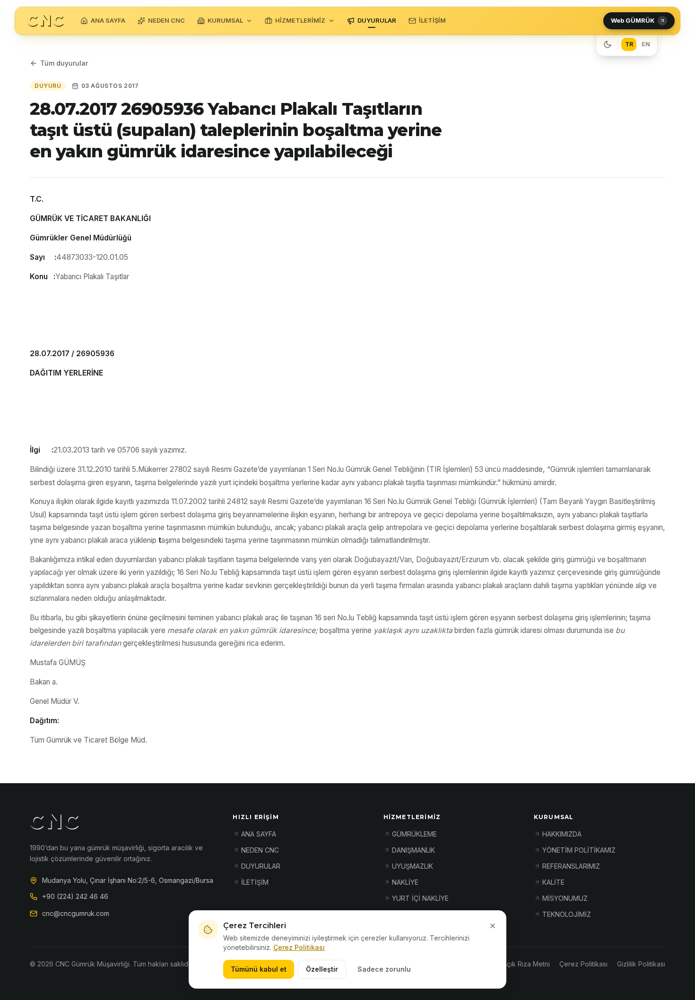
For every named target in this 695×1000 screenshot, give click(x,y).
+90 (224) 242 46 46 (75, 896)
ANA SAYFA (108, 20)
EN (646, 44)
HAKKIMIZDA (562, 834)
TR (629, 44)
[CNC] (45, 21)
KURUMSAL (225, 20)
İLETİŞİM (432, 20)
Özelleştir (322, 969)
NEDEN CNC (166, 20)
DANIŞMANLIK (413, 850)
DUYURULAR (376, 20)
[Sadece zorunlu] (492, 926)
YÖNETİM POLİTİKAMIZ (579, 850)
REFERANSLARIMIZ (571, 866)
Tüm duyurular (64, 63)
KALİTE (553, 882)
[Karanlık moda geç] (607, 44)
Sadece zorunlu (384, 969)
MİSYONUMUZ (565, 898)
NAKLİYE (405, 882)
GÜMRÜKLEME (414, 834)
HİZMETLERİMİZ (300, 20)
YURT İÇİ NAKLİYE (420, 898)
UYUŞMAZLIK (412, 866)
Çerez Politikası (299, 947)
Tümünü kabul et (259, 969)
